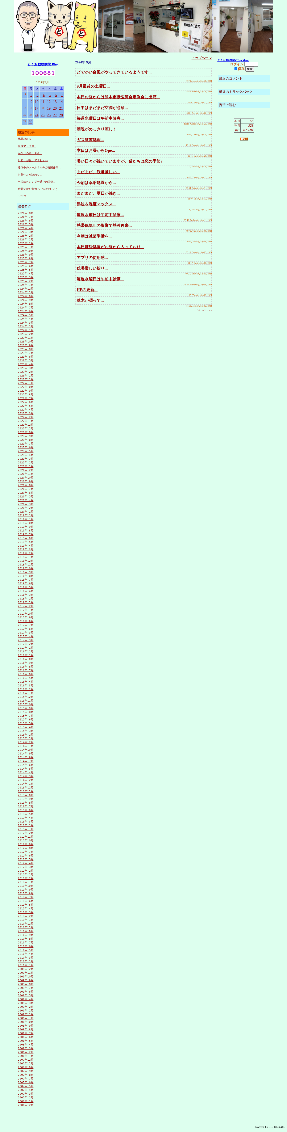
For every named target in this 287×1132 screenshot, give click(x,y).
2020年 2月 (25, 507)
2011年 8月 (25, 893)
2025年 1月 (25, 284)
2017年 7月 (25, 625)
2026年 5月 (25, 224)
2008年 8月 (25, 1029)
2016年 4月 (25, 681)
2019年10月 (25, 523)
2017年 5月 (25, 632)
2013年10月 (25, 795)
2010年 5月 (25, 950)
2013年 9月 (25, 798)
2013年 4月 (25, 817)
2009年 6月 (25, 991)
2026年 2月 (25, 235)
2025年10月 (25, 250)
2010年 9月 (25, 935)
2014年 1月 (25, 783)
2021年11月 (25, 428)
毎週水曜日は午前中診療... (100, 118)
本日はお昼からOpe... (96, 150)
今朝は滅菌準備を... (94, 236)
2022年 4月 (25, 409)
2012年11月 (25, 836)
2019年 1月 (25, 557)
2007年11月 (25, 1063)
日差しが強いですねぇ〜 (33, 160)
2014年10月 (25, 749)
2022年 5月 (25, 405)
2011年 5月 (25, 904)
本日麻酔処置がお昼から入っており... (110, 247)
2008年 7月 (25, 1033)
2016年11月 (25, 655)
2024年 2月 (25, 326)
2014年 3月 (25, 776)
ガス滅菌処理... (90, 140)
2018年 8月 (25, 575)
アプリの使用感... (92, 257)
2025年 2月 (25, 281)
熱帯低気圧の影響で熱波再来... (104, 225)
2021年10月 (25, 432)
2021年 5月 (25, 451)
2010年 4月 (25, 953)
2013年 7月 (25, 806)
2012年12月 (25, 832)
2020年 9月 (25, 481)
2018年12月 (25, 560)
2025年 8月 (25, 258)
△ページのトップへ (204, 310)
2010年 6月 (25, 946)
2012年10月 (25, 840)
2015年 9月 (25, 708)
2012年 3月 (25, 866)
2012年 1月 (25, 874)
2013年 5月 (25, 814)
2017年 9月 (25, 617)
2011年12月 (25, 878)
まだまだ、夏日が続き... (98, 193)
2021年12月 (25, 424)
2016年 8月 (25, 666)
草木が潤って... (90, 300)
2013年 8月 (25, 802)
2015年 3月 (25, 730)
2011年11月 (25, 882)
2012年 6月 (25, 855)
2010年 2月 (25, 961)
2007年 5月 (25, 1086)
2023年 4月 (25, 364)
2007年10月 (25, 1067)
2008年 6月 (25, 1037)
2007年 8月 (25, 1074)
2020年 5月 (25, 496)
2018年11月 (25, 564)
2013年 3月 (25, 821)
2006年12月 (25, 1105)
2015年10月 (25, 704)
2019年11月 (25, 519)
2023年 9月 (25, 345)
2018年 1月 (25, 602)
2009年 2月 (25, 1006)
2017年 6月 (25, 628)
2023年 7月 (25, 352)
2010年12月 (25, 923)
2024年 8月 (25, 303)
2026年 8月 (25, 213)
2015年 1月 (25, 738)
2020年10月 (25, 477)
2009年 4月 (25, 999)
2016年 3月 (25, 685)
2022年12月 (25, 379)
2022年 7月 (25, 398)
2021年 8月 (25, 439)
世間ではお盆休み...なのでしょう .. (39, 188)
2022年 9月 (25, 390)
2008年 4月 (25, 1044)
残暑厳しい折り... (92, 268)
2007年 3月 (25, 1093)
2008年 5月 (25, 1040)
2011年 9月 (25, 889)
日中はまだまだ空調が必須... (102, 107)
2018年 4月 (25, 591)
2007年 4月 (25, 1089)
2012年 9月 (25, 844)
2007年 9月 (25, 1071)
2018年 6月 (25, 583)
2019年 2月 (25, 553)
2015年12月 (25, 696)
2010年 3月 (25, 957)
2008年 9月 (25, 1025)
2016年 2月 (25, 689)
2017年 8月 (25, 621)
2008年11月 (25, 1018)
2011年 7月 (25, 897)
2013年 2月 (25, 825)
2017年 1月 (25, 647)
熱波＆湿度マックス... (96, 204)
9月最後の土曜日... (93, 86)
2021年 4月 (25, 454)
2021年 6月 (25, 447)
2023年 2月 (25, 371)
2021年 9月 (25, 436)
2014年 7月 (25, 761)
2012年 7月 (25, 851)
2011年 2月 (25, 916)
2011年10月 (25, 885)
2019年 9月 (25, 526)
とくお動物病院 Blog (43, 64)
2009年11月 (25, 972)
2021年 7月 (25, 443)
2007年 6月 (25, 1082)
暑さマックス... (27, 146)
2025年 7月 (25, 262)
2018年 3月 (25, 594)
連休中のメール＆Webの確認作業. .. (39, 167)
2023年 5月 (25, 360)
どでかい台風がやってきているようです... (114, 72)
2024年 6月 (25, 311)
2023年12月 (25, 334)
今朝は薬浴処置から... (96, 182)
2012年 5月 (25, 859)
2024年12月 (25, 288)
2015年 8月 (25, 712)
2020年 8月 (25, 485)
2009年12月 (25, 969)
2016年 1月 (25, 693)
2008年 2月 (25, 1052)
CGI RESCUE (276, 1126)
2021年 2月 (25, 462)
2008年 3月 (25, 1048)
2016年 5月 (25, 677)
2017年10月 (25, 613)
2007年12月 (25, 1059)
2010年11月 (25, 927)
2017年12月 (25, 606)
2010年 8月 (25, 938)
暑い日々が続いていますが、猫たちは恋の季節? (120, 161)
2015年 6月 (25, 719)
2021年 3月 (25, 458)
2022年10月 (25, 386)
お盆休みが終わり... (30, 174)
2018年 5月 (25, 587)
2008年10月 (25, 1021)
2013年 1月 (25, 829)
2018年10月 (25, 568)
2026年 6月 (25, 220)
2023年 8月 (25, 349)
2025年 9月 (25, 254)
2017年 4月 (25, 636)
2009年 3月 (25, 1003)
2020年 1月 (25, 511)
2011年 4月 (25, 908)
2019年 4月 (25, 545)
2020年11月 (25, 473)
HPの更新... (87, 289)
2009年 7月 (25, 987)
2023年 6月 (25, 356)
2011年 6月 (25, 900)
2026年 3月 (25, 231)
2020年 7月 (25, 489)
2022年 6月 (25, 402)
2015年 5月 (25, 723)
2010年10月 (25, 931)
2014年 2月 (25, 780)
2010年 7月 (25, 942)
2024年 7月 (25, 307)
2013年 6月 (25, 810)
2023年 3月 (25, 368)
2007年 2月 (25, 1097)
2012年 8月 (25, 848)
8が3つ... (23, 196)
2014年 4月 (25, 772)
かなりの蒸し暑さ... (30, 153)
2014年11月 (25, 746)
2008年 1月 (25, 1055)
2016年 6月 (25, 674)
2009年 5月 (25, 995)
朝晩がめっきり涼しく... (98, 129)
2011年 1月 (25, 919)
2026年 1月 (25, 239)
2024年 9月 (25, 300)
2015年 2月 (25, 734)
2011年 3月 (25, 912)
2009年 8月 (25, 984)
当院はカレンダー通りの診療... (36, 181)
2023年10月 (25, 341)
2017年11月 (25, 609)
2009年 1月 (25, 1010)
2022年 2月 (25, 417)
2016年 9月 (25, 662)
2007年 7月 (25, 1078)
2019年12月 (25, 515)
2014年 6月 (25, 764)
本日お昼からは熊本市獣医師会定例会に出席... (118, 97)
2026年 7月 (25, 216)
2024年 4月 (25, 318)
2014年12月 (25, 742)
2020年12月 (25, 470)
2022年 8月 (25, 394)
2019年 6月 (25, 538)
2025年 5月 (25, 269)
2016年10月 (25, 659)
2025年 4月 (25, 273)
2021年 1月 (25, 466)
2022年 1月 (25, 420)
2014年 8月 (25, 757)
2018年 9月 (25, 572)
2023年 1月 (25, 375)
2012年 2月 (25, 870)
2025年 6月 (25, 266)
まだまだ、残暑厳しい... (98, 172)
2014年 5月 (25, 768)
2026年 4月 (25, 228)
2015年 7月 (25, 715)
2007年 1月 (25, 1101)
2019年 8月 (25, 530)
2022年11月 (25, 383)
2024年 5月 (25, 315)
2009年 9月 (25, 980)
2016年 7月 (25, 670)
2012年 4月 (25, 863)
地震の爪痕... (25, 138)
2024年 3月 (25, 322)
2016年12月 (25, 651)
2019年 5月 (25, 541)
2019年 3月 (25, 549)
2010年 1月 (25, 965)
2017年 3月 (25, 640)
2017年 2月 (25, 643)
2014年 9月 (25, 753)
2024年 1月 (25, 330)
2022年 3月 (25, 413)
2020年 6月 (25, 492)
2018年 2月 (25, 598)
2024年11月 (25, 292)
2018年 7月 (25, 579)
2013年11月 (25, 791)
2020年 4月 (25, 500)
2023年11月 (25, 337)
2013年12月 (25, 787)
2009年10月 (25, 976)
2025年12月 (25, 243)
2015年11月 (25, 700)
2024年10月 (25, 296)
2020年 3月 (25, 504)
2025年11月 (25, 247)
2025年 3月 (25, 277)
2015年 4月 (25, 727)
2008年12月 (25, 1014)
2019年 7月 (25, 534)
